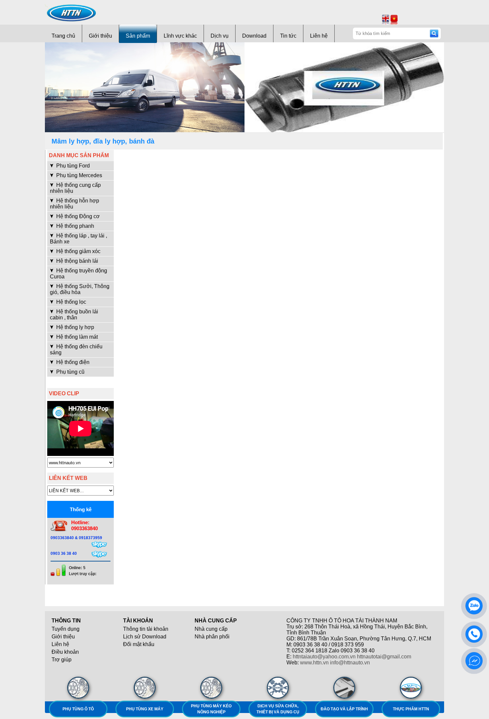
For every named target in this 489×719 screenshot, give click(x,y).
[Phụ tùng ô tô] (78, 688)
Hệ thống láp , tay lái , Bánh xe (78, 238)
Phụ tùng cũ (69, 372)
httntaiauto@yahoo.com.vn (324, 656)
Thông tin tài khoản (145, 629)
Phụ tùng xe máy (144, 709)
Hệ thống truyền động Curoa (78, 273)
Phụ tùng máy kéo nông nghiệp (211, 709)
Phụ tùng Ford (72, 166)
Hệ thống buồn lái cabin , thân (74, 314)
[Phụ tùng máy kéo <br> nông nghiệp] (211, 688)
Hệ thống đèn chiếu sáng (76, 349)
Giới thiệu (100, 36)
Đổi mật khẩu (138, 644)
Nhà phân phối (212, 636)
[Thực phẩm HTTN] (411, 688)
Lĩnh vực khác (180, 36)
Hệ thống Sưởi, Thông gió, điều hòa (79, 289)
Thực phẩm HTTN (411, 709)
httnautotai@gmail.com (384, 656)
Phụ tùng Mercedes (78, 175)
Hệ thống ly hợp (74, 327)
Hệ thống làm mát (76, 337)
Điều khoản (65, 652)
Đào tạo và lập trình (344, 709)
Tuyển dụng (66, 629)
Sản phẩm (138, 36)
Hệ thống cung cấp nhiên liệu (75, 188)
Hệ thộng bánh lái (76, 261)
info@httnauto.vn (350, 662)
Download (254, 36)
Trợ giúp (62, 659)
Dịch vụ (220, 36)
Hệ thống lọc (70, 302)
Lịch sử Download (144, 636)
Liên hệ (319, 36)
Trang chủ (63, 36)
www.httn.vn (314, 662)
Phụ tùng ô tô (78, 709)
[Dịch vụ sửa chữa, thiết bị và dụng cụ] (278, 688)
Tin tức (288, 36)
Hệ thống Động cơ (77, 216)
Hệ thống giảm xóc (77, 251)
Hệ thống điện (72, 362)
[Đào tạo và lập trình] (344, 688)
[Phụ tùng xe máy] (145, 688)
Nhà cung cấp (211, 629)
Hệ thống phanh (74, 226)
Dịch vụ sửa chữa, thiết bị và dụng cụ (277, 709)
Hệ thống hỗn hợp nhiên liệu (74, 203)
